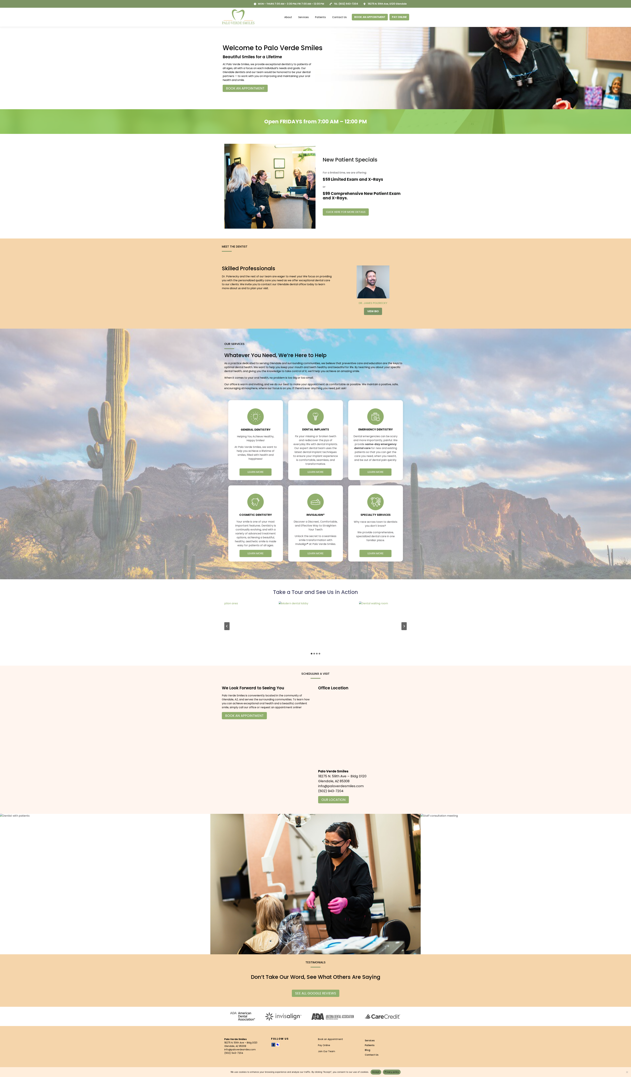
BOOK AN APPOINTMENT (369, 17)
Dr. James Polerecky (373, 303)
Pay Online (324, 1045)
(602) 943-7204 (348, 3)
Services (303, 17)
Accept (376, 1072)
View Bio (373, 311)
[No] (627, 1072)
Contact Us (339, 17)
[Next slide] (404, 626)
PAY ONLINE (399, 17)
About (288, 17)
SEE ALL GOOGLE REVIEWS (315, 993)
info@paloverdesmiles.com (341, 786)
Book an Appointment (330, 1039)
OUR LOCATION (333, 799)
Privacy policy (392, 1072)
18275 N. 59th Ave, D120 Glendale (387, 3)
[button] (235, 626)
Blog (367, 1050)
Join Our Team (326, 1051)
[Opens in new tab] (242, 1016)
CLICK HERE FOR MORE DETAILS (345, 212)
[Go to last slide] (227, 626)
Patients (320, 17)
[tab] (311, 653)
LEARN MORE (255, 472)
